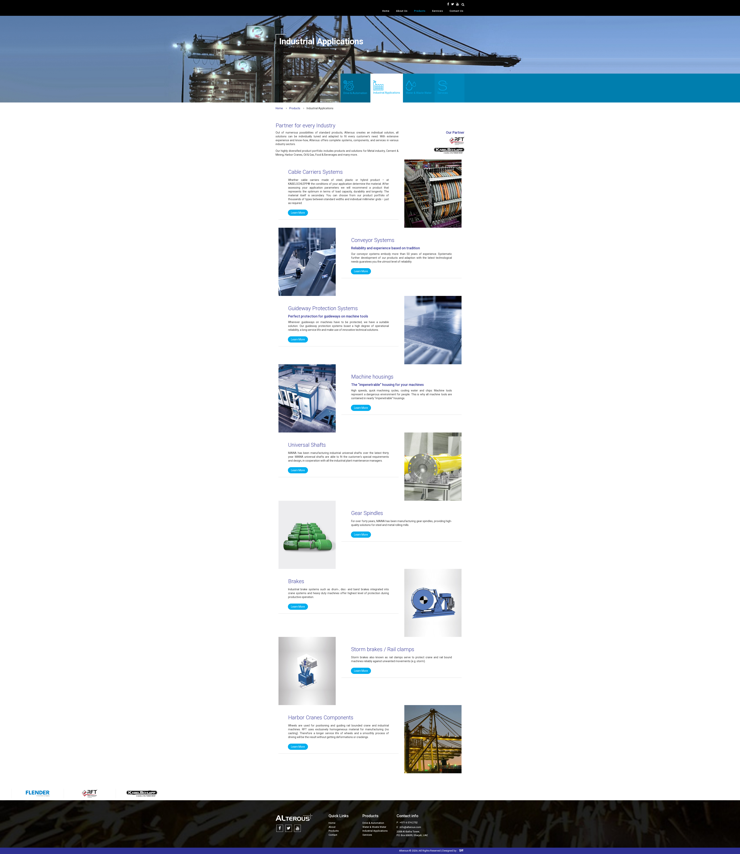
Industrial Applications (386, 92)
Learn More (298, 212)
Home (385, 11)
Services (437, 11)
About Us (402, 11)
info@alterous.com (410, 827)
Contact (333, 834)
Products (420, 11)
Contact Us (456, 11)
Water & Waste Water (419, 92)
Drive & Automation (355, 93)
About (332, 826)
